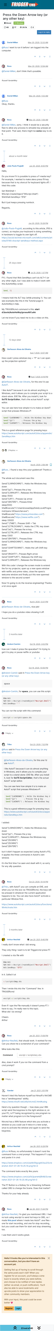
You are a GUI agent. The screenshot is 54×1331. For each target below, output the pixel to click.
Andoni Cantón (13, 644)
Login (18, 1308)
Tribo (9, 744)
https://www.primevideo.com (29, 514)
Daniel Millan (12, 42)
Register (9, 1308)
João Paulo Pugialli (15, 166)
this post (12, 1220)
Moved (8, 23)
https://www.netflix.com (26, 517)
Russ (9, 66)
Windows (19, 23)
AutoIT (5, 385)
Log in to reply (44, 32)
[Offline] (4, 42)
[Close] (49, 1258)
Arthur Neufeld (13, 939)
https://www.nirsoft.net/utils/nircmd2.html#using (24, 1101)
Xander (10, 1090)
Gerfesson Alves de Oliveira (19, 349)
